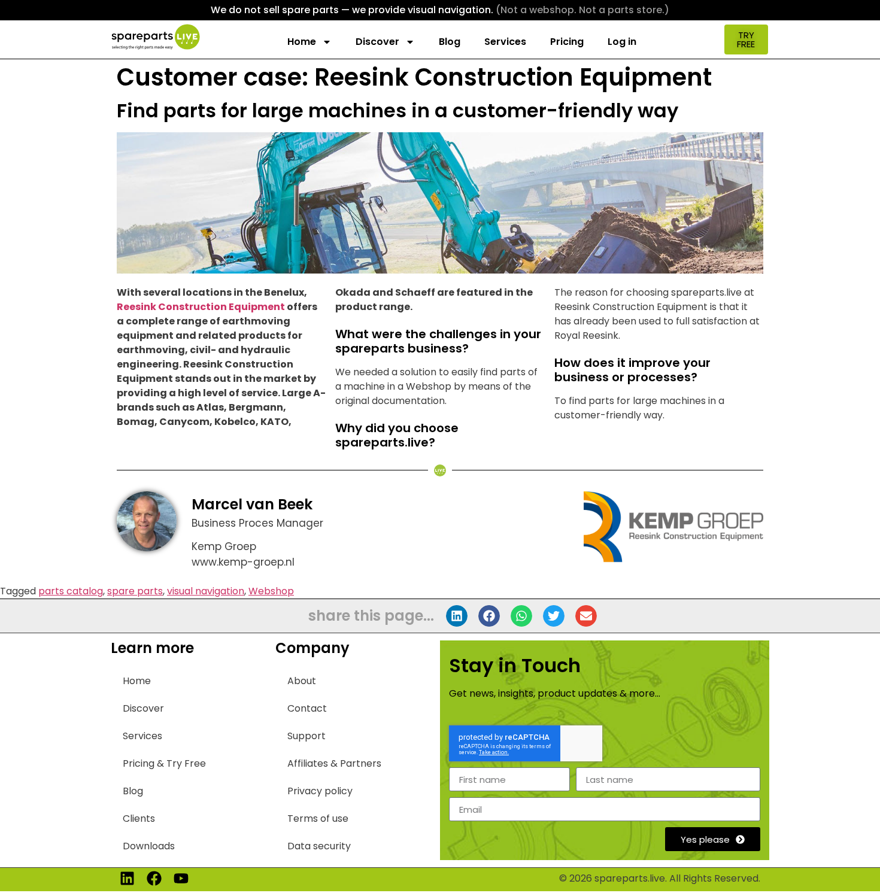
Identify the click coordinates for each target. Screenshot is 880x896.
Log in (622, 41)
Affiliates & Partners (334, 763)
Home (301, 41)
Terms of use (317, 818)
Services (505, 41)
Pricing (567, 41)
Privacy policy (320, 791)
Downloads (149, 846)
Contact (307, 708)
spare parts (135, 591)
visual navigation (205, 591)
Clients (139, 818)
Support (306, 736)
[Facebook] (154, 878)
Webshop (271, 591)
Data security (319, 846)
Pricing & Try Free (164, 763)
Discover (377, 41)
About (301, 681)
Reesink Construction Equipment (201, 307)
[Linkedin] (127, 878)
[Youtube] (181, 878)
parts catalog (70, 591)
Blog (449, 41)
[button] (457, 616)
